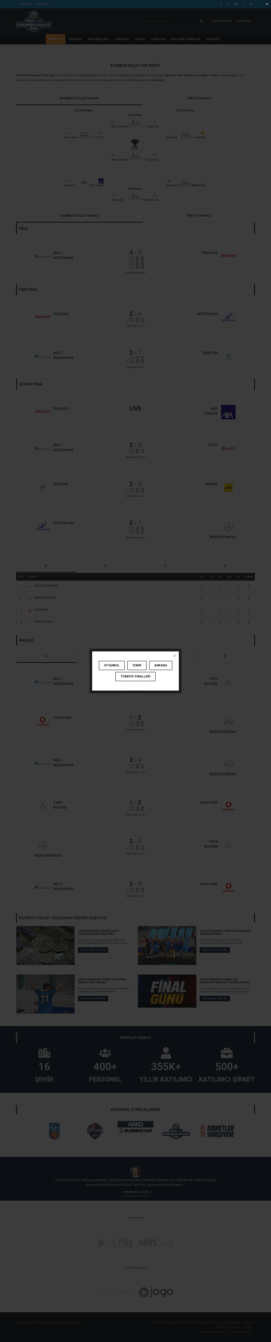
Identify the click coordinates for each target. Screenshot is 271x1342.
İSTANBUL (112, 665)
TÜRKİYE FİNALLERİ (135, 676)
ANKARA (160, 665)
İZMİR (137, 665)
